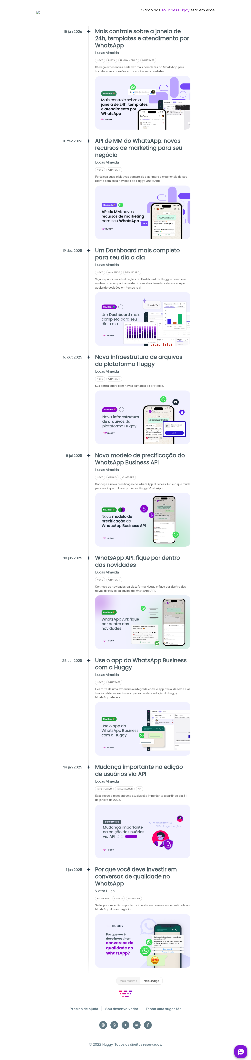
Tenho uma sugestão (164, 1009)
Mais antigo (151, 981)
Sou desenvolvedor (121, 1009)
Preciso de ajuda (84, 1009)
